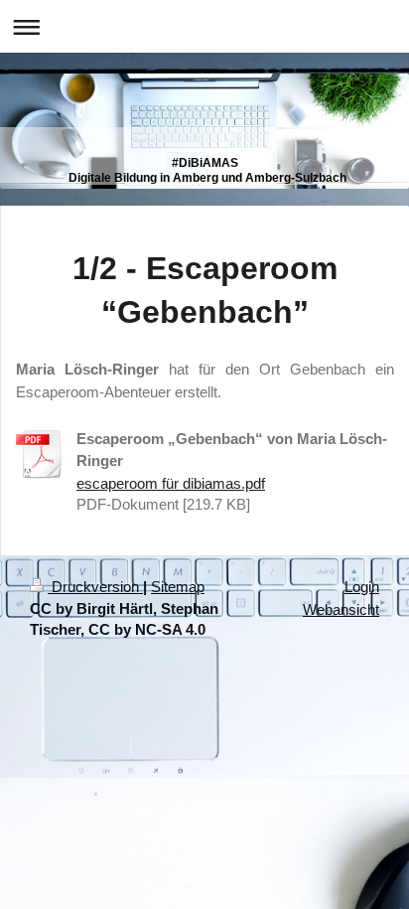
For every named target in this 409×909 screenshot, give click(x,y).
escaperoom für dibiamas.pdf (170, 483)
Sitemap (177, 586)
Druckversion (95, 586)
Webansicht (341, 609)
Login (361, 586)
